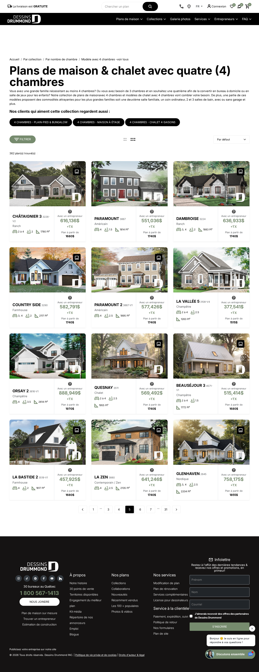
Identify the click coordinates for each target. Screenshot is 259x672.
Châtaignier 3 (27, 216)
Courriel (197, 604)
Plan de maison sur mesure (39, 613)
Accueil (14, 59)
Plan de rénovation (165, 589)
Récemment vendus (124, 600)
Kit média (76, 611)
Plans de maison (127, 19)
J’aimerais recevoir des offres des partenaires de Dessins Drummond (222, 615)
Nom (195, 592)
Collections (154, 19)
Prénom (197, 579)
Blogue (74, 634)
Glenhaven (188, 473)
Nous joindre (39, 601)
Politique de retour (165, 622)
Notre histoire (78, 583)
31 (165, 509)
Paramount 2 (108, 305)
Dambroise (187, 218)
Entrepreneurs (224, 19)
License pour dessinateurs (170, 600)
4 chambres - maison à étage (98, 122)
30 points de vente (82, 589)
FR (198, 6)
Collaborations (120, 589)
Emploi (74, 628)
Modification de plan (166, 583)
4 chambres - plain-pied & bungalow (40, 122)
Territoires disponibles (84, 594)
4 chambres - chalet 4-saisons (152, 122)
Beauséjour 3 (190, 385)
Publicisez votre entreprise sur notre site (32, 649)
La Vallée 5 (187, 301)
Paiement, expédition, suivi (170, 616)
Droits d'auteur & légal (131, 654)
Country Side (27, 305)
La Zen (101, 477)
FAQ (245, 19)
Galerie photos (180, 19)
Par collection (32, 59)
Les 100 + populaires (125, 606)
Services (201, 19)
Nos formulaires (163, 628)
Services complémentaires (170, 594)
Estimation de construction (39, 624)
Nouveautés (119, 594)
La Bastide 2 (25, 477)
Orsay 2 (21, 391)
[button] (80, 186)
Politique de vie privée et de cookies (96, 654)
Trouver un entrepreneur (39, 619)
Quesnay (103, 387)
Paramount (106, 218)
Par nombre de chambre (61, 59)
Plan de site (160, 633)
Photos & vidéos (122, 611)
